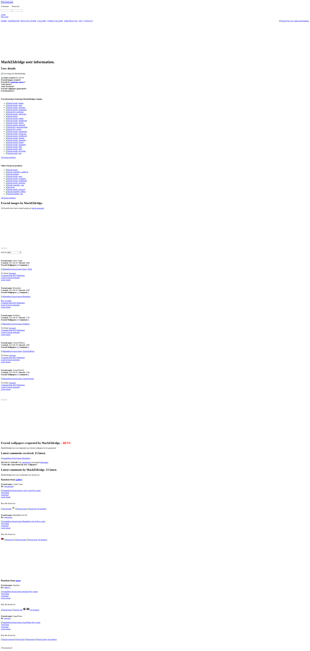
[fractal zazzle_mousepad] (16, 110)
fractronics (8, 517)
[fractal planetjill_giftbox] (16, 192)
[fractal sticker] (24, 610)
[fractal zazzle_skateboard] (16, 131)
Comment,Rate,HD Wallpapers (13, 275)
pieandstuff (26, 462)
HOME (4, 21)
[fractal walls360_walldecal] (17, 172)
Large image (6, 280)
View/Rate (5, 493)
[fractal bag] (30, 639)
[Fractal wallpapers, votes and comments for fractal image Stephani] (15, 592)
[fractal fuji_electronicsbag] (16, 127)
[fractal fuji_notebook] (15, 112)
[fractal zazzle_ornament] (16, 140)
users (18, 580)
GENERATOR (14, 21)
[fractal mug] (32, 540)
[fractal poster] (12, 116)
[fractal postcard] (8, 639)
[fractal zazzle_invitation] (16, 179)
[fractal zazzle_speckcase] (16, 114)
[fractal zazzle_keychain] (16, 151)
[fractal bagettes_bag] (14, 194)
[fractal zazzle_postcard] (15, 125)
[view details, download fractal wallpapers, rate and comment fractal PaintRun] (15, 324)
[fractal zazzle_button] (14, 103)
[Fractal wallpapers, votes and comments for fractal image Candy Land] (16, 490)
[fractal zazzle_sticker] (15, 123)
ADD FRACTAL (71, 21)
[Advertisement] (155, 40)
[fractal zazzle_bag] (13, 153)
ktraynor (7, 618)
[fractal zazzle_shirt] (14, 105)
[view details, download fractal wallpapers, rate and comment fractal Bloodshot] (15, 297)
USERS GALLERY (55, 21)
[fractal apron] (41, 639)
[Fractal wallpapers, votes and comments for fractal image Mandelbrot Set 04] (18, 521)
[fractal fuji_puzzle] (13, 129)
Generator (5, 495)
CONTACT (88, 21)
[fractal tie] (10, 187)
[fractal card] (17, 610)
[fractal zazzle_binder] (14, 118)
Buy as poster (6, 301)
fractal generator (38, 208)
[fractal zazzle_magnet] (15, 138)
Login (3, 15)
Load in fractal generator (10, 278)
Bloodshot (44, 462)
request (12, 273)
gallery (19, 479)
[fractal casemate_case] (15, 185)
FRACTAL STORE (28, 21)
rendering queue (17, 82)
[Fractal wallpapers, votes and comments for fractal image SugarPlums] (16, 622)
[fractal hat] (13, 509)
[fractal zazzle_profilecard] (16, 121)
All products (41, 509)
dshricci (7, 587)
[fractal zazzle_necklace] (15, 108)
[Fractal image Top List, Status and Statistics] (294, 21)
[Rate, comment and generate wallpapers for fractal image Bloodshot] (15, 458)
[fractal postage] (12, 174)
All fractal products (8, 157)
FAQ (81, 21)
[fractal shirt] (6, 509)
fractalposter (9, 486)
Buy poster (36, 490)
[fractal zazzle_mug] (14, 176)
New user (4, 17)
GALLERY (41, 21)
